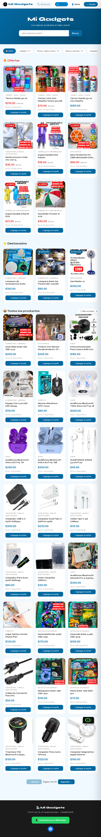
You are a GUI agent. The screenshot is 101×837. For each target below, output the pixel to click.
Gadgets (25, 51)
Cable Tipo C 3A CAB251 (79, 520)
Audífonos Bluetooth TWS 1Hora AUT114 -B (82, 404)
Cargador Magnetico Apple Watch (82, 753)
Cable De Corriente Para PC (16, 694)
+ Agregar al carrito (18, 112)
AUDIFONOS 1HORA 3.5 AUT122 (81, 461)
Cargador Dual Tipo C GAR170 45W (50, 520)
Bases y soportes (74, 51)
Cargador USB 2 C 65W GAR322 (15, 520)
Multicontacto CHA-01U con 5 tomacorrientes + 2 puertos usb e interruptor (16, 158)
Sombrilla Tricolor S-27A (49, 215)
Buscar (75, 33)
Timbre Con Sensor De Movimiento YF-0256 (49, 348)
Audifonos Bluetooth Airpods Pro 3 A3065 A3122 (82, 576)
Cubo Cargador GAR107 (46, 579)
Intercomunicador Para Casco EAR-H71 (81, 348)
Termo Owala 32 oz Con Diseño (81, 99)
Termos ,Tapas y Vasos (48, 51)
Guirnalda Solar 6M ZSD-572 (16, 348)
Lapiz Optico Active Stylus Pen (16, 635)
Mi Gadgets (20, 4)
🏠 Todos (9, 51)
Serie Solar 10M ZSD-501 (81, 692)
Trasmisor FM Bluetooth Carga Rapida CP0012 (14, 753)
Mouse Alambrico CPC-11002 (48, 404)
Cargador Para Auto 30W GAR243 (16, 579)
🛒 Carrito (90, 4)
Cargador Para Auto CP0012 (49, 753)
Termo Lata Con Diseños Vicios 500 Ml (50, 99)
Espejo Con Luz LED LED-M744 (16, 404)
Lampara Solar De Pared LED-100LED (48, 282)
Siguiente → (66, 782)
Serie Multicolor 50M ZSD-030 (49, 635)
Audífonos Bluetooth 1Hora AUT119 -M (17, 461)
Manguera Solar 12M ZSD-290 (49, 692)
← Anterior (34, 782)
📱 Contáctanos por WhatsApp (50, 820)
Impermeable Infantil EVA (17, 215)
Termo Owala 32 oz (16, 98)
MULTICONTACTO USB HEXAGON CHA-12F (82, 156)
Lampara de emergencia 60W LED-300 (15, 282)
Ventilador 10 (77, 281)
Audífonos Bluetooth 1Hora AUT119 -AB (49, 461)
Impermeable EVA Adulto (48, 156)
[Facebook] (50, 829)
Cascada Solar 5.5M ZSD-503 (81, 635)
